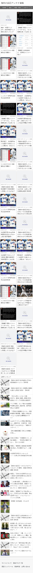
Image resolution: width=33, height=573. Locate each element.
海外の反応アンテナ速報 (12, 2)
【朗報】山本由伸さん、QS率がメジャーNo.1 (24, 52)
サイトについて (7, 563)
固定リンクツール (7, 566)
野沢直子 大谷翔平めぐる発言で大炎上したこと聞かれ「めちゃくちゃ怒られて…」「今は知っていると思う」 (24, 100)
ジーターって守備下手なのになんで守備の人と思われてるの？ (24, 303)
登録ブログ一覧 (18, 563)
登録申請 (17, 566)
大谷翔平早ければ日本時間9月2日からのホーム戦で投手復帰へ (8, 234)
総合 (10, 7)
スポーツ (25, 7)
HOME (4, 7)
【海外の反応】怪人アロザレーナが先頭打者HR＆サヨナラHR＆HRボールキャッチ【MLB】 (24, 214)
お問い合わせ (25, 566)
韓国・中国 (17, 7)
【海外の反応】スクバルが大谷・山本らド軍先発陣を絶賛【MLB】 (24, 189)
